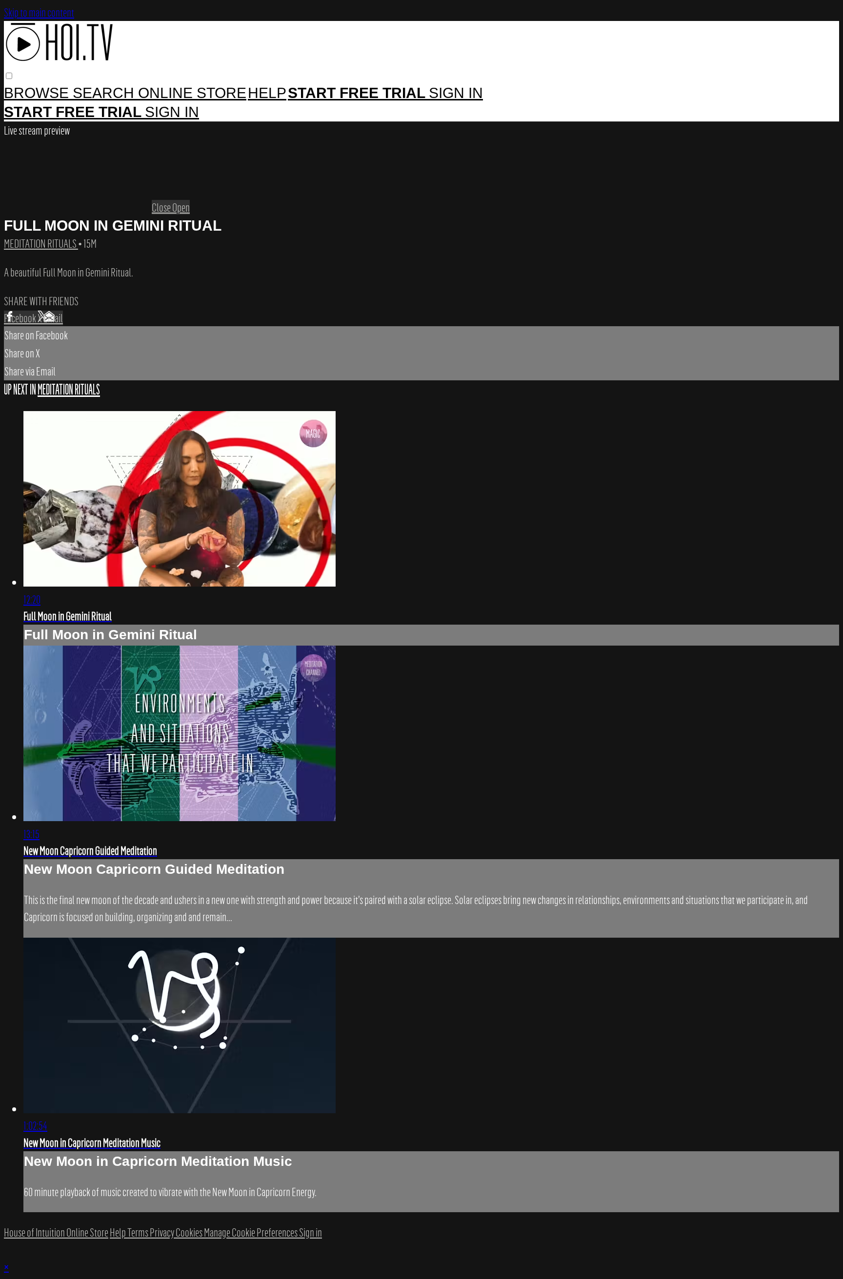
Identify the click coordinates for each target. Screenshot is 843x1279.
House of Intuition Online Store (56, 1232)
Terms (138, 1232)
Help (267, 93)
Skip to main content (39, 12)
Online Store (192, 93)
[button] (9, 76)
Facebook (21, 318)
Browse (38, 93)
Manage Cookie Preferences (251, 1232)
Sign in (456, 93)
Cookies (190, 1232)
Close (162, 207)
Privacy (163, 1232)
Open (181, 207)
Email (53, 318)
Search (105, 93)
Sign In (172, 112)
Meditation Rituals (41, 243)
